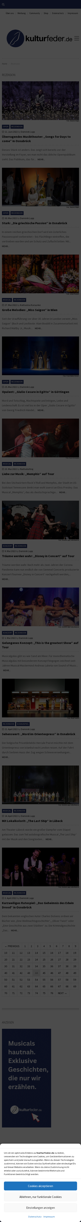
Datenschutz (34, 1216)
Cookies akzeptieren (40, 1186)
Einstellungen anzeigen (40, 1208)
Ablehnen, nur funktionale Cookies (40, 1197)
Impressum (49, 1216)
